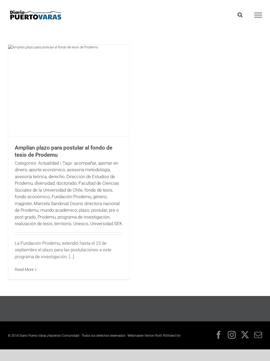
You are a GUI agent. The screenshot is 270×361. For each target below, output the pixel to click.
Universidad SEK (106, 223)
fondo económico (32, 196)
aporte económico (47, 169)
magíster (23, 203)
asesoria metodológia (88, 169)
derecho (57, 176)
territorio (62, 223)
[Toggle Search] (240, 14)
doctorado (66, 183)
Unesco (80, 223)
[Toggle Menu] (258, 15)
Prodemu (47, 217)
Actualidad (48, 163)
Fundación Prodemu (71, 196)
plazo (84, 210)
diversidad (45, 183)
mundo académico (58, 210)
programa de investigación (83, 217)
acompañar (85, 163)
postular (99, 210)
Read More (24, 269)
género (100, 196)
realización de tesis (33, 223)
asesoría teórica (31, 176)
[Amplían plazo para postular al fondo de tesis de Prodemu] (68, 90)
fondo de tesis (98, 190)
